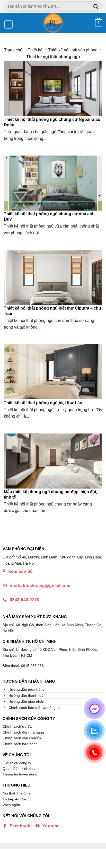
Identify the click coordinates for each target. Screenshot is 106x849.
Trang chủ (13, 50)
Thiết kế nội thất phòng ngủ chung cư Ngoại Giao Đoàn (52, 122)
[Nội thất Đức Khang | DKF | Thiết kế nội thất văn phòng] (53, 23)
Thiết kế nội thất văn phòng (73, 50)
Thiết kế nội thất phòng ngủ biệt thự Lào (43, 403)
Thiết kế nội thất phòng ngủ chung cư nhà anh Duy (49, 216)
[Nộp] (96, 6)
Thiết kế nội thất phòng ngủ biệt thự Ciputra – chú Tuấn (52, 311)
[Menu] (8, 24)
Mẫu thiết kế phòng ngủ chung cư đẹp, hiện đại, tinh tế (50, 494)
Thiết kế (35, 50)
